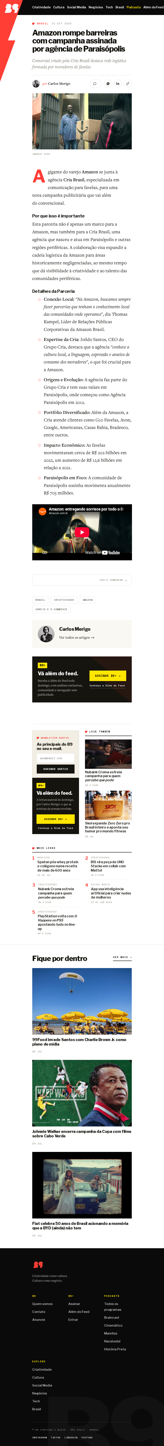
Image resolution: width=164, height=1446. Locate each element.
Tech (109, 7)
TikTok (56, 1437)
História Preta (115, 1349)
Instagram (39, 1437)
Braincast (111, 1318)
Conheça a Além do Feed (107, 685)
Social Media (76, 7)
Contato (38, 1312)
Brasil (120, 7)
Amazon (88, 600)
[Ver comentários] (95, 84)
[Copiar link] (128, 84)
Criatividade (41, 7)
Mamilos (110, 1333)
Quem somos (42, 1304)
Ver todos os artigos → (76, 637)
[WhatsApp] (108, 84)
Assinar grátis (55, 769)
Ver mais (122, 957)
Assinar (74, 1304)
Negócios (96, 7)
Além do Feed (78, 1312)
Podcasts (134, 7)
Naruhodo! (112, 1341)
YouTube (87, 1437)
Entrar (73, 1320)
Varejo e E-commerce (51, 609)
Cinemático (113, 1325)
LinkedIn (71, 1437)
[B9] (11, 7)
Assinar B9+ (108, 676)
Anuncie (38, 1320)
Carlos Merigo (59, 83)
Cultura (58, 7)
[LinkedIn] (118, 84)
